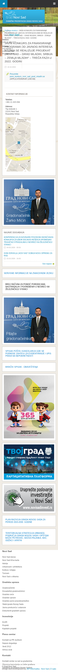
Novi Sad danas (9, 557)
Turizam (5, 573)
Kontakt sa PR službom (12, 640)
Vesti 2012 (6, 646)
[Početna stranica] (23, 23)
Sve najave (47, 264)
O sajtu (53, 669)
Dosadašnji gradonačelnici (13, 591)
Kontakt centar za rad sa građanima (17, 661)
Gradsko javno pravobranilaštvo (15, 601)
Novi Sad (7, 551)
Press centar (8, 634)
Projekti (5, 625)
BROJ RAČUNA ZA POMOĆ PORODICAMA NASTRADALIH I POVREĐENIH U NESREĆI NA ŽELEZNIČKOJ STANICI (27, 286)
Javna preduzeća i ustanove (14, 607)
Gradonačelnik (8, 588)
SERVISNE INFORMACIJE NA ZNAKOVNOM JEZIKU (28, 273)
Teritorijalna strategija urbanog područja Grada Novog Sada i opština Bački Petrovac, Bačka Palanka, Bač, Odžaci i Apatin (27, 537)
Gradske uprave (9, 598)
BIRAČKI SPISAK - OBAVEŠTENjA (21, 367)
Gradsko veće (8, 594)
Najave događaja (14, 232)
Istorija (5, 563)
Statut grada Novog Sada (13, 604)
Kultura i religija (8, 570)
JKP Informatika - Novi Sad (37, 669)
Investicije (7, 616)
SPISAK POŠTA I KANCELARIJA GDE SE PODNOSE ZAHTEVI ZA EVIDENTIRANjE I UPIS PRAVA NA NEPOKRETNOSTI (28, 353)
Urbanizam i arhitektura (12, 567)
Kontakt (6, 655)
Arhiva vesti (7, 650)
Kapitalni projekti (9, 629)
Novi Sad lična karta (10, 560)
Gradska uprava (10, 582)
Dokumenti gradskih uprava (14, 611)
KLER (4, 622)
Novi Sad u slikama (10, 576)
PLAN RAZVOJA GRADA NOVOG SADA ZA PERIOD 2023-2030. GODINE (25, 520)
